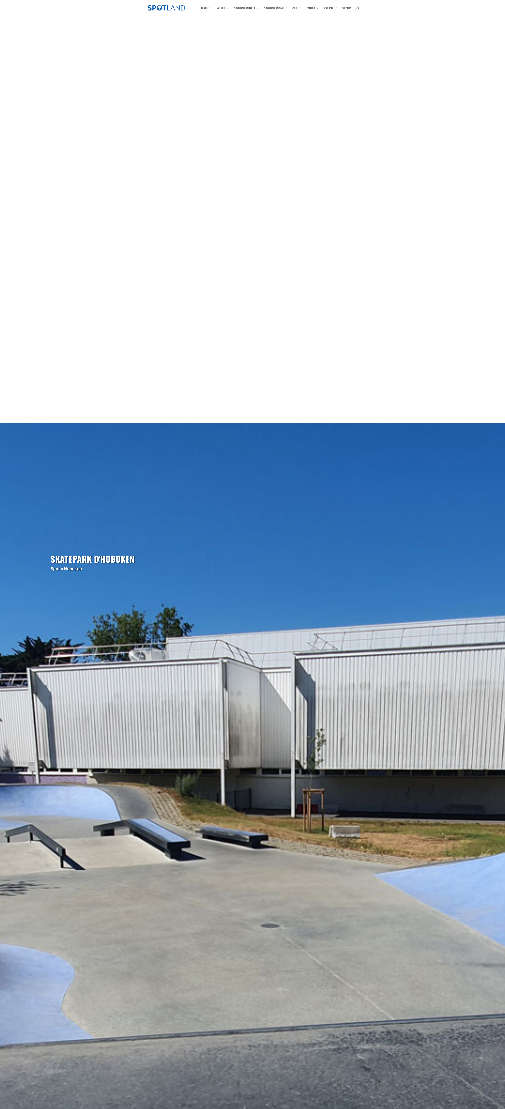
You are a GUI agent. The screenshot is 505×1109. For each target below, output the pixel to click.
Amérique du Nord (244, 8)
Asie (295, 8)
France (204, 8)
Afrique (311, 8)
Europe (221, 8)
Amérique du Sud (273, 8)
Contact (346, 8)
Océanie (328, 8)
